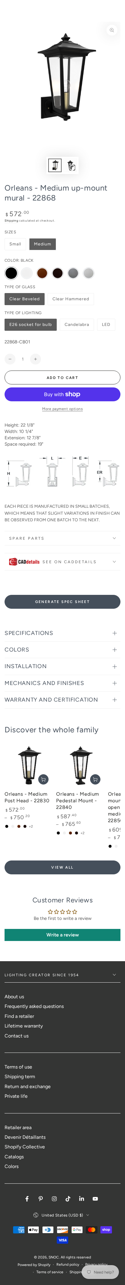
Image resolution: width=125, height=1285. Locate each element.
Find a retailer (19, 1016)
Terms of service (49, 1272)
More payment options (62, 409)
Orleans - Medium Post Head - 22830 (27, 797)
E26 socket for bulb (30, 326)
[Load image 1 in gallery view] (55, 165)
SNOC (54, 1257)
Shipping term (20, 1076)
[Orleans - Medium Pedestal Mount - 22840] (80, 765)
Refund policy (67, 1264)
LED (108, 326)
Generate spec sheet (62, 602)
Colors (12, 1166)
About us (14, 996)
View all (62, 867)
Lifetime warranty (24, 1026)
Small (15, 244)
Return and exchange (28, 1086)
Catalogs (14, 1157)
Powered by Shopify (34, 1265)
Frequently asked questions (34, 1006)
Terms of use (18, 1067)
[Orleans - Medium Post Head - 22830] (29, 765)
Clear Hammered (70, 300)
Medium (42, 244)
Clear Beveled (24, 300)
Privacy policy (96, 1264)
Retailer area (18, 1127)
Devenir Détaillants (25, 1137)
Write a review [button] (62, 935)
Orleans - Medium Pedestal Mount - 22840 (77, 800)
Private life (16, 1096)
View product (43, 779)
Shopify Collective (25, 1147)
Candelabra (76, 326)
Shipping (12, 221)
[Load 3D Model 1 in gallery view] (70, 165)
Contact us (17, 1036)
